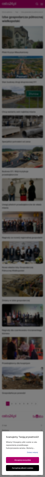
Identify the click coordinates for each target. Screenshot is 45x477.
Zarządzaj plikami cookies (22, 468)
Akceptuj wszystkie (22, 460)
